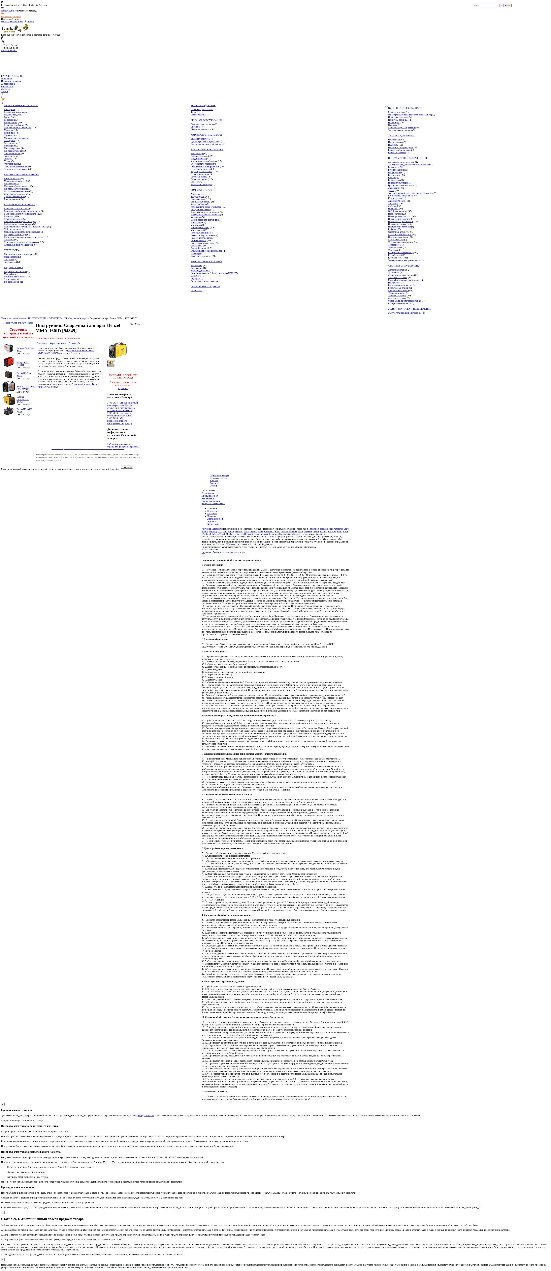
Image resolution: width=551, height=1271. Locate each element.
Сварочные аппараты (398, 232)
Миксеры (8, 130)
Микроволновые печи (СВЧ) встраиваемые (25, 226)
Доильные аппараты (200, 201)
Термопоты (9, 156)
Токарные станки (396, 293)
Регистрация (208, 493)
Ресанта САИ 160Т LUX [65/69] (26, 387)
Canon (282, 534)
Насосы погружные (200, 238)
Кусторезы (196, 217)
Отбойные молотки (397, 211)
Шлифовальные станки (399, 303)
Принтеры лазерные (398, 117)
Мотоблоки (196, 222)
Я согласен (127, 467)
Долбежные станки (397, 270)
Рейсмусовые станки (398, 288)
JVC (225, 531)
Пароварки (9, 145)
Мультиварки (10, 135)
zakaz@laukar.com (9, 10)
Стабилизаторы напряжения (402, 127)
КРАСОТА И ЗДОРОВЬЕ (203, 105)
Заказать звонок (9, 50)
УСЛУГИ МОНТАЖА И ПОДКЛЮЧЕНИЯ (409, 309)
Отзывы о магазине (219, 478)
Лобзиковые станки (397, 277)
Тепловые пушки (199, 179)
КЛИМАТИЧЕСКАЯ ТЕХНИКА (207, 149)
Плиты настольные (13, 151)
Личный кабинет (210, 496)
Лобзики (392, 206)
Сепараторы (196, 245)
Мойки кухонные (12, 229)
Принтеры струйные (398, 120)
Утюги (7, 161)
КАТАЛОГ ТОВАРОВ (12, 76)
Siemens (238, 531)
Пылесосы (393, 145)
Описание (42, 343)
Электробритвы (198, 114)
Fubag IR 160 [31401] (23, 363)
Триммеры (196, 253)
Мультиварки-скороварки (16, 138)
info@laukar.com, (146, 1115)
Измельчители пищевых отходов (20, 221)
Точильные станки (397, 295)
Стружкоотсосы (396, 239)
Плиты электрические (15, 189)
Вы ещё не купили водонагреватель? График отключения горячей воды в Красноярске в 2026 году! (122, 407)
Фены (193, 112)
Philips (205, 531)
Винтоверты (394, 175)
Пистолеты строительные (400, 221)
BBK (339, 531)
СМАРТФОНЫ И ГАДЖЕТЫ (205, 286)
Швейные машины (200, 129)
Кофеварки (9, 120)
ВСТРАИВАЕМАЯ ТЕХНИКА (19, 204)
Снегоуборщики (198, 248)
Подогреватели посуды (15, 234)
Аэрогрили (9, 109)
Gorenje (293, 531)
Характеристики (58, 343)
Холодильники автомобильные (206, 144)
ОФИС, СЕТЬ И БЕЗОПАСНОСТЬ (405, 108)
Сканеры (392, 125)
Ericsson (332, 531)
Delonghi (248, 534)
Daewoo (308, 531)
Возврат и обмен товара (213, 503)
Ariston (253, 531)
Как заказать (7, 86)
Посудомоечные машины (16, 191)
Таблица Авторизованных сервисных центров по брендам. (123, 445)
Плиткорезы (394, 282)
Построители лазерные (399, 226)
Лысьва (239, 534)
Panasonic (338, 529)
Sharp (277, 531)
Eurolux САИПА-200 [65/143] (23, 399)
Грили (7, 117)
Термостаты (196, 182)
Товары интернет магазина (14, 318)
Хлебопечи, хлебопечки (16, 166)
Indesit (316, 531)
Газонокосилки (198, 199)
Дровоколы (393, 272)
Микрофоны (10, 274)
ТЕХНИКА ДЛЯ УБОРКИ (401, 135)
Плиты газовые (11, 183)
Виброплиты (394, 172)
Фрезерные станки (397, 298)
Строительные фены (398, 237)
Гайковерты (394, 180)
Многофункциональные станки (403, 280)
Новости (214, 480)
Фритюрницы (11, 164)
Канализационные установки (205, 212)
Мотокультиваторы (200, 227)
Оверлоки (195, 127)
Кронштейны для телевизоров (19, 254)
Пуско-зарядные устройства (204, 141)
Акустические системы (15, 271)
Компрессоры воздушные (400, 195)
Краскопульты (395, 198)
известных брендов (318, 529)
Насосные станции (200, 232)
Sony (346, 529)
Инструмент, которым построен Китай (119, 414)
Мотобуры (196, 225)
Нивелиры (393, 208)
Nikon (289, 534)
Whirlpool (206, 534)
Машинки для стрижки (202, 109)
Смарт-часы (196, 290)
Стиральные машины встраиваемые (21, 242)
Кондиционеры (198, 158)
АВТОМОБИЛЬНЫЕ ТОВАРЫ (206, 135)
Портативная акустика (15, 276)
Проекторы (393, 122)
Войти (30, 21)
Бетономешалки (396, 170)
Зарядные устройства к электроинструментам (410, 193)
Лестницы (393, 203)
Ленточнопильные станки (401, 275)
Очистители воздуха (201, 169)
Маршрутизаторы (396, 112)
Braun (256, 534)
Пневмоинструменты (398, 224)
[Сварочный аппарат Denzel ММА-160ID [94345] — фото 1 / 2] (118, 358)
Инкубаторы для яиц (201, 209)
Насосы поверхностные (202, 235)
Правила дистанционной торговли (215, 519)
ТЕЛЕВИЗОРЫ (11, 250)
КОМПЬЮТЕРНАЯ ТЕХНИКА (206, 261)
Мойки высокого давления (204, 220)
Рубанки (392, 229)
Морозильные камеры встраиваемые (22, 232)
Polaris (215, 534)
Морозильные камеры (15, 181)
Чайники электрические (16, 169)
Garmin (296, 534)
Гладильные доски (13, 114)
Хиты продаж (8, 84)
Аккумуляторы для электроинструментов (408, 164)
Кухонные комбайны (14, 125)
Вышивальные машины (202, 124)
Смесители (9, 239)
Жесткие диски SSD (200, 270)
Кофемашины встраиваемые (18, 224)
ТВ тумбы (9, 259)
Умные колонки (12, 282)
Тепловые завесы (199, 176)
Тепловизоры (394, 245)
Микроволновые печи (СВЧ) (18, 127)
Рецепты (214, 483)
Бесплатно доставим (11, 16)
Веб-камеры (196, 265)
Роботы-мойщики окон (399, 150)
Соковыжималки (12, 153)
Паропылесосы (395, 142)
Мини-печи (9, 133)
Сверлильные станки (398, 290)
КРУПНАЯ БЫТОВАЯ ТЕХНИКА (21, 174)
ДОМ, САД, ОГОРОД (201, 190)
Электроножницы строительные (404, 260)
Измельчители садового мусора (206, 207)
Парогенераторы (12, 148)
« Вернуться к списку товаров (18, 323)
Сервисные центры (219, 475)
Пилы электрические (398, 219)
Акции (4, 91)
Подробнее (115, 469)
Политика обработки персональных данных (223, 552)
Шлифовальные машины (400, 252)
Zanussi (323, 531)
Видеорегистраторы (200, 139)
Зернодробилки (198, 204)
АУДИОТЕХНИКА (13, 267)
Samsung (213, 531)
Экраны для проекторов (400, 130)
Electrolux (268, 531)
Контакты (212, 513)
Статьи (213, 486)
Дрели (391, 190)
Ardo (345, 531)
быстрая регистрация (11, 21)
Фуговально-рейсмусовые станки (404, 301)
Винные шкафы (12, 178)
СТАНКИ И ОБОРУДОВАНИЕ (403, 266)
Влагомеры (393, 177)
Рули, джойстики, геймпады (204, 281)
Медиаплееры (11, 257)
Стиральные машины (14, 194)
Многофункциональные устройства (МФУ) (409, 114)
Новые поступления (11, 81)
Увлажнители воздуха (201, 184)
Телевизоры (10, 262)
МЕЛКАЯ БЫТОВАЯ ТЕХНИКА (21, 105)
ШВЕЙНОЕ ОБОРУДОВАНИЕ (206, 120)
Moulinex (230, 534)
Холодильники (11, 199)
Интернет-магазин (211, 529)
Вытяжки (8, 216)
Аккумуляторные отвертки (401, 162)
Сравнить (123, 388)
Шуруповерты (395, 257)
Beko (300, 531)
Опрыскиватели (198, 240)
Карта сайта (213, 524)
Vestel (222, 534)
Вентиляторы (197, 153)
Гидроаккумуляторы (398, 183)
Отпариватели (11, 143)
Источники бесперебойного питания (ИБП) (212, 273)
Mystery (264, 534)
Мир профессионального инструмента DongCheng (119, 421)
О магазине (6, 78)
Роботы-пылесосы (397, 152)
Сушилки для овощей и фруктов (206, 251)
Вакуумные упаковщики (16, 112)
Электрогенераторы (200, 256)
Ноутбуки (195, 278)
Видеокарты (197, 268)
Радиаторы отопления (201, 171)
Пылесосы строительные (203, 243)
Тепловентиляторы (200, 174)
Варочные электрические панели (20, 214)
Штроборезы (394, 255)
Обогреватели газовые (202, 164)
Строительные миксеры (400, 234)
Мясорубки (9, 140)
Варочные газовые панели (17, 208)
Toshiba (284, 531)
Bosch (231, 531)
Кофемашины (10, 122)
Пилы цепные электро (399, 216)
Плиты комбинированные (17, 186)
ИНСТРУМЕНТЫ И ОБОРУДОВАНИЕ (408, 158)
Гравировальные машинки (401, 185)
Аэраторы (195, 194)
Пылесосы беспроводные (400, 147)
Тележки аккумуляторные (400, 242)
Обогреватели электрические (205, 166)
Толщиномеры (395, 247)
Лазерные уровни (396, 201)
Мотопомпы (197, 230)
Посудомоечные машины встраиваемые (23, 237)
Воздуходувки (197, 196)
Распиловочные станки (399, 285)
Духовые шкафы (12, 219)
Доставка (5, 89)
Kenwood (273, 534)
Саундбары (9, 279)
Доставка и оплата (211, 501)
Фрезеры (392, 250)
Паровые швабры (396, 139)
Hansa (246, 531)
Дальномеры (394, 188)
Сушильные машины (14, 196)
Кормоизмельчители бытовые (205, 214)
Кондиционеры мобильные (204, 161)
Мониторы (196, 276)
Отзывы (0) (74, 343)
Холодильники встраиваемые (18, 245)
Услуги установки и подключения (404, 313)
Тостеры (8, 158)
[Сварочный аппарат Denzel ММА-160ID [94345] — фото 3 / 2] (111, 366)
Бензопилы (393, 167)
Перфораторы (395, 214)
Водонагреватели (199, 156)
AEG (260, 531)
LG (220, 531)
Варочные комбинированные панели (22, 211)
